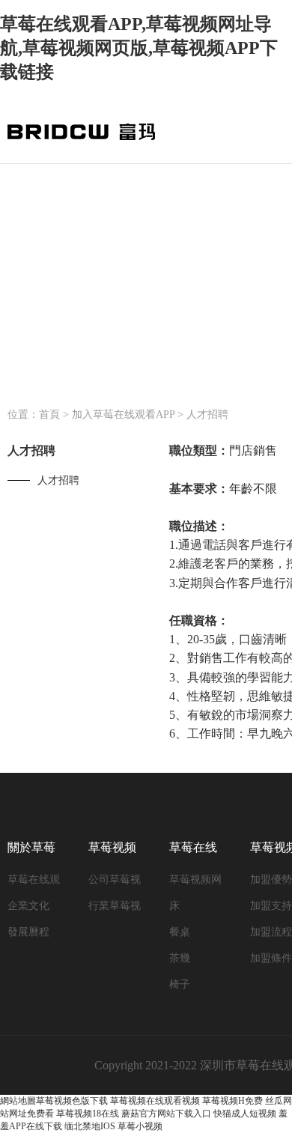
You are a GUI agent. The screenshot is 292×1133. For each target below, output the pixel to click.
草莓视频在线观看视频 (155, 1101)
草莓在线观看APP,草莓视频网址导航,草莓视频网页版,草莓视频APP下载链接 (139, 48)
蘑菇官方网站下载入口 (166, 1113)
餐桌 (179, 932)
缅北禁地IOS (89, 1126)
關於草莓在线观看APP (31, 853)
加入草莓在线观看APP (123, 414)
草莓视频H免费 (232, 1101)
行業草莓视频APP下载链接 (114, 909)
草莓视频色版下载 (72, 1101)
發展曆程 (28, 932)
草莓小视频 (140, 1126)
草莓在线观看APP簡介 (33, 883)
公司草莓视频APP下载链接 (114, 883)
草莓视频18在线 (87, 1113)
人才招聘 (207, 414)
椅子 (179, 984)
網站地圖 (18, 1101)
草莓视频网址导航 (195, 883)
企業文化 (28, 905)
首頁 (49, 414)
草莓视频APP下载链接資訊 (112, 853)
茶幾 (179, 958)
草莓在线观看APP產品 (193, 853)
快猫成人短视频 (244, 1113)
